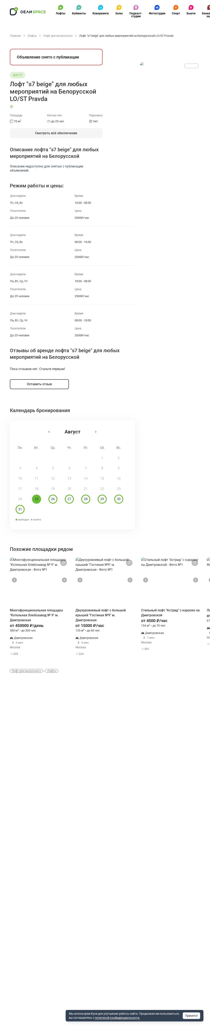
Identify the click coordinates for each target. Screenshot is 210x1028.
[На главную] (28, 11)
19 (53, 489)
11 (36, 478)
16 (119, 478)
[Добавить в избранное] (63, 562)
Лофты (60, 13)
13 (69, 478)
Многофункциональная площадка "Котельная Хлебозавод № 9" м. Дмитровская (36, 615)
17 (20, 489)
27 (69, 499)
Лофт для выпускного (26, 671)
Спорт (176, 13)
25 (36, 499)
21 (86, 489)
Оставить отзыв (39, 384)
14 (86, 478)
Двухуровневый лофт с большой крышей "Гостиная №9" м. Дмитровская (100, 615)
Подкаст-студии (135, 15)
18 (36, 489)
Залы (119, 13)
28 (86, 499)
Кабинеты (79, 13)
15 (102, 478)
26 (53, 499)
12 (53, 478)
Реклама (191, 65)
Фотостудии (157, 13)
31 (20, 509)
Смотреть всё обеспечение (56, 133)
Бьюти (191, 13)
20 (69, 489)
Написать (54, 653)
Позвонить (54, 641)
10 (20, 478)
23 (119, 489)
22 (102, 489)
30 (119, 499)
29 (102, 499)
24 (20, 499)
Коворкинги (100, 13)
